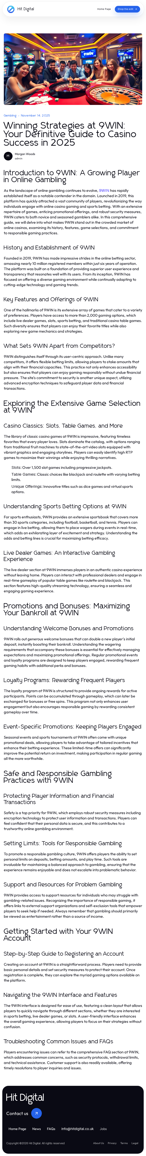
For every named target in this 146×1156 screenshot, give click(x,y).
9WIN (104, 190)
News (36, 1129)
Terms (124, 1143)
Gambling (10, 115)
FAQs (51, 1129)
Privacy (112, 1143)
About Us (98, 1143)
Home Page (17, 1129)
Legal (135, 1143)
